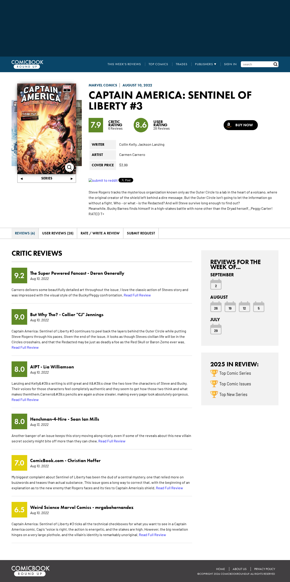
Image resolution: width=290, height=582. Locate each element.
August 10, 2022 (137, 85)
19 (230, 308)
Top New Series (233, 394)
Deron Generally (107, 273)
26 (216, 308)
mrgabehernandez (114, 507)
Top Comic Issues (235, 383)
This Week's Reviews (124, 64)
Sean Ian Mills (84, 419)
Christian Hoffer (84, 460)
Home (220, 569)
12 (244, 308)
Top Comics (158, 64)
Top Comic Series (235, 373)
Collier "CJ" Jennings (83, 314)
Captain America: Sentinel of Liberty (170, 100)
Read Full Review (137, 295)
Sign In (230, 64)
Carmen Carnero (132, 154)
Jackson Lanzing (151, 144)
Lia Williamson (58, 367)
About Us (239, 569)
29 (216, 330)
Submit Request (141, 233)
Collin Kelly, (128, 144)
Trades (181, 64)
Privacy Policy (264, 569)
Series (46, 178)
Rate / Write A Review (100, 233)
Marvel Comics (103, 85)
